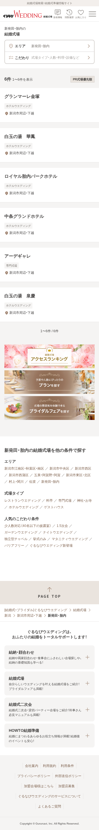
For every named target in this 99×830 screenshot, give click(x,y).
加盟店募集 (66, 786)
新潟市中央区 (59, 468)
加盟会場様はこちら (39, 786)
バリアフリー (14, 545)
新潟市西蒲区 (19, 475)
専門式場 (65, 500)
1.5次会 (62, 526)
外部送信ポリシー (68, 776)
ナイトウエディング (58, 532)
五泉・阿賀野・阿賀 (47, 475)
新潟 (7, 615)
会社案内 (31, 766)
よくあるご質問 (49, 806)
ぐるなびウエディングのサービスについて (49, 796)
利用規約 (49, 766)
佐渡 (32, 482)
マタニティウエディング (70, 539)
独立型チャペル (16, 539)
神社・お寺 (84, 500)
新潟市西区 (83, 468)
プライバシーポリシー (33, 776)
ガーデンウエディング (20, 532)
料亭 (49, 500)
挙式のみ (39, 539)
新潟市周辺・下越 (29, 615)
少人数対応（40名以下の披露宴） (27, 526)
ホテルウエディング (23, 507)
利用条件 (67, 766)
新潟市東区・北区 (78, 475)
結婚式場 (79, 610)
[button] (49, 657)
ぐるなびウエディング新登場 (51, 545)
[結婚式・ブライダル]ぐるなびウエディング (35, 610)
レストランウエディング (22, 500)
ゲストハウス (54, 507)
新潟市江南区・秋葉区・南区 (24, 468)
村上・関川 (16, 482)
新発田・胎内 (50, 482)
